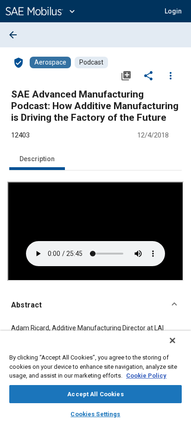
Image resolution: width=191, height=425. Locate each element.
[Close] (172, 340)
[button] (95, 305)
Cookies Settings (95, 414)
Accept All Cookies (95, 394)
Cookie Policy (146, 375)
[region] (95, 378)
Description (37, 159)
